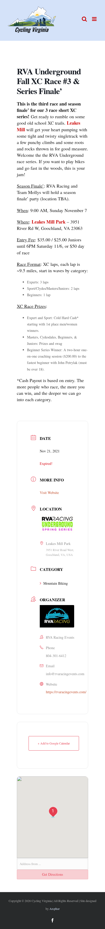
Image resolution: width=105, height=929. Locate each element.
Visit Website (49, 492)
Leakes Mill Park (48, 221)
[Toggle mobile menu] (94, 19)
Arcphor (54, 909)
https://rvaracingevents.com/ (66, 691)
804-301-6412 (56, 655)
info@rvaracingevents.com (65, 673)
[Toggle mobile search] (84, 19)
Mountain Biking (55, 583)
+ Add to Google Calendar (54, 743)
